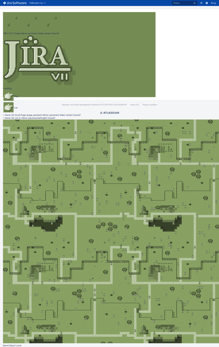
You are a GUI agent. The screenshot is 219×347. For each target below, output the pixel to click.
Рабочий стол (36, 3)
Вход (213, 3)
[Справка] (206, 3)
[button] (201, 3)
